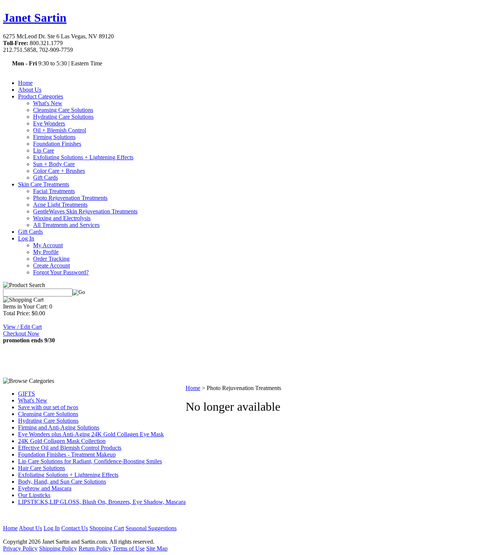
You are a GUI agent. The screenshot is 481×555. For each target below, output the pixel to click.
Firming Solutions (54, 137)
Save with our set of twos (48, 407)
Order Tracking (51, 259)
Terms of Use (129, 548)
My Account (48, 245)
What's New (47, 103)
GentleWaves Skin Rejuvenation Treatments (85, 211)
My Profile (46, 252)
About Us (29, 89)
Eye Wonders (49, 123)
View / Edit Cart (22, 327)
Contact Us (74, 528)
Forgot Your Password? (61, 272)
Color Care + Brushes (59, 171)
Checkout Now (21, 333)
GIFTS (26, 393)
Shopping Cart (106, 528)
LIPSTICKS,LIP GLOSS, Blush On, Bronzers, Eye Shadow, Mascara (102, 502)
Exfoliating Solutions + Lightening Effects (83, 157)
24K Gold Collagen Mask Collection (62, 441)
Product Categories (40, 96)
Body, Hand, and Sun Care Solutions (62, 481)
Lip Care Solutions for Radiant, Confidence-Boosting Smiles (90, 461)
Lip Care (43, 150)
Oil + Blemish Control (59, 130)
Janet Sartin (35, 17)
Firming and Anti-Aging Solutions (58, 427)
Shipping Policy (58, 548)
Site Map (157, 548)
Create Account (51, 265)
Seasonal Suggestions (151, 528)
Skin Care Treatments (43, 184)
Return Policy (95, 548)
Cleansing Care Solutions (63, 110)
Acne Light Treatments (60, 204)
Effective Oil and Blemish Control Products (69, 448)
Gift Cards (45, 177)
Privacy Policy (20, 548)
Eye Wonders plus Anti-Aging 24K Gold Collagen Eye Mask (91, 434)
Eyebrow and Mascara (44, 488)
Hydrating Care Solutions (63, 116)
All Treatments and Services (66, 225)
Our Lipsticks (34, 495)
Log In (26, 238)
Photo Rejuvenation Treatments (70, 198)
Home (25, 83)
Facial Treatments (54, 191)
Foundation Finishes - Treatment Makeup (67, 454)
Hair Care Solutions (41, 468)
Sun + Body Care (54, 164)
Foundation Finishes (57, 144)
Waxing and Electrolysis (62, 218)
